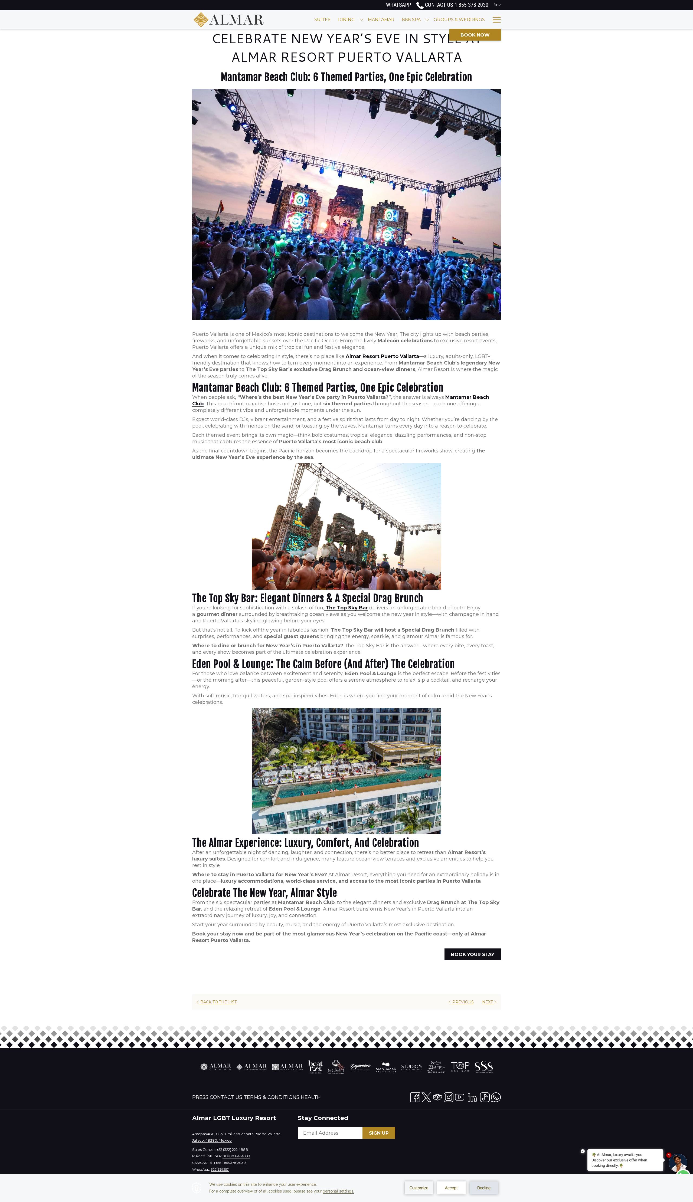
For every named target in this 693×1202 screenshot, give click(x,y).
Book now (475, 35)
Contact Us (226, 1097)
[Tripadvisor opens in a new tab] (437, 1096)
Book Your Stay (472, 954)
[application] (346, 1188)
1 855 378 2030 (234, 1163)
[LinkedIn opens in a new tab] (472, 1096)
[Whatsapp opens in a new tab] (496, 1096)
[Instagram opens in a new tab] (448, 1096)
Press (200, 1097)
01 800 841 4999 (236, 1156)
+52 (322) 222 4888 (232, 1149)
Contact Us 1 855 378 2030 (456, 5)
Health (311, 1097)
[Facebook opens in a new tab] (415, 1096)
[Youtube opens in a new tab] (460, 1096)
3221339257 (220, 1169)
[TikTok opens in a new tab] (485, 1096)
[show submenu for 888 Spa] (427, 19)
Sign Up (379, 1133)
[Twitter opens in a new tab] (426, 1096)
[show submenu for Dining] (361, 19)
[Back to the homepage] (228, 19)
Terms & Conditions (271, 1097)
